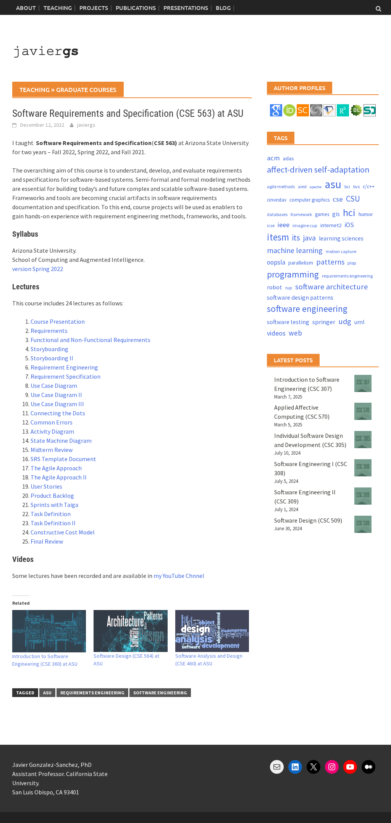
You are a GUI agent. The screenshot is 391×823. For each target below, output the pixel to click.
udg (344, 321)
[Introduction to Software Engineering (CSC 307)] (363, 383)
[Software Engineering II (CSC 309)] (363, 496)
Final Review (47, 541)
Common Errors (52, 422)
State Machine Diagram (61, 440)
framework (301, 214)
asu (47, 693)
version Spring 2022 (37, 269)
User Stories (46, 486)
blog (223, 7)
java (309, 237)
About (26, 7)
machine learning (295, 250)
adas (288, 158)
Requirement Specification (65, 376)
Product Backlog (52, 495)
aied (302, 186)
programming (293, 274)
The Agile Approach (56, 468)
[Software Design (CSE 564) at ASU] (130, 631)
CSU (353, 199)
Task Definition (51, 514)
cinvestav (276, 200)
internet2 (330, 225)
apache (316, 186)
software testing (288, 322)
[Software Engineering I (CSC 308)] (363, 467)
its (296, 237)
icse (271, 225)
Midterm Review (52, 449)
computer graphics (309, 200)
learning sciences (341, 238)
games (322, 214)
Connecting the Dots (58, 413)
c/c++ (369, 186)
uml (359, 322)
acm (273, 157)
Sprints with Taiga (54, 504)
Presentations (185, 7)
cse (338, 199)
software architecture (331, 287)
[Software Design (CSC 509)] (363, 524)
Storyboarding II (52, 358)
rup (288, 287)
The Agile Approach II (59, 477)
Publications (136, 7)
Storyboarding (49, 349)
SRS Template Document (63, 459)
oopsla (276, 262)
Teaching (58, 7)
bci (347, 186)
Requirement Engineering (64, 367)
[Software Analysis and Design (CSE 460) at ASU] (212, 631)
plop (351, 263)
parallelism (300, 262)
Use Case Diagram (54, 385)
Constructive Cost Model (63, 532)
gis (336, 214)
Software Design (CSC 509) (308, 520)
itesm (278, 237)
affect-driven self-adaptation (318, 169)
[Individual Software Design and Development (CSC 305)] (363, 439)
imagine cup (304, 225)
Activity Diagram (52, 431)
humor (366, 214)
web (295, 332)
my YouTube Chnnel (178, 575)
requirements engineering (92, 693)
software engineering (160, 693)
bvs (356, 186)
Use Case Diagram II (56, 395)
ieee (283, 224)
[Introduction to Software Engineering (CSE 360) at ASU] (49, 631)
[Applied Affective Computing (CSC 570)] (363, 411)
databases (277, 214)
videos (276, 333)
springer (323, 322)
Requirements (49, 330)
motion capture (341, 251)
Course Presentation (58, 321)
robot (274, 287)
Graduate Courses (86, 89)
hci (349, 212)
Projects (93, 7)
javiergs (86, 124)
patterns (330, 261)
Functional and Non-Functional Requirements (90, 340)
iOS (349, 225)
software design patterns (300, 297)
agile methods (281, 186)
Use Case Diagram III (57, 404)
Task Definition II (53, 523)
